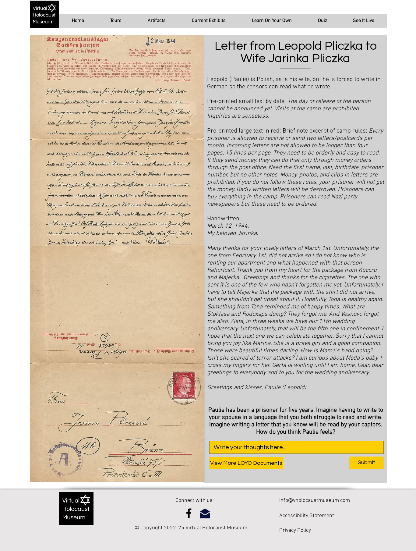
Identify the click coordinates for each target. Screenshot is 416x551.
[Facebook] (188, 513)
